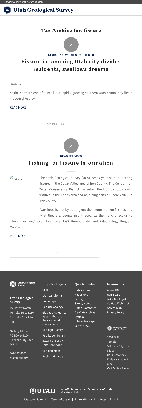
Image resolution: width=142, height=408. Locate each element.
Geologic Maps (51, 351)
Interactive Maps (85, 321)
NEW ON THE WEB (82, 55)
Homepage (49, 301)
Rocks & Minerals (52, 356)
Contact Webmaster (119, 304)
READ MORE (18, 107)
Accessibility (114, 308)
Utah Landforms (52, 296)
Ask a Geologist (116, 299)
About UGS (114, 290)
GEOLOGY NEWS (58, 55)
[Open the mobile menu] (136, 9)
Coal (45, 290)
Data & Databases (85, 308)
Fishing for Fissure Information (71, 163)
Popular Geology (52, 307)
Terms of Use (60, 399)
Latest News (82, 326)
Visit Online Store (118, 368)
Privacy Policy (115, 312)
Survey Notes (83, 304)
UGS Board (114, 295)
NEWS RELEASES (71, 156)
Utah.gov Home (35, 399)
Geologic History (52, 330)
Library (79, 299)
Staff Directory (19, 358)
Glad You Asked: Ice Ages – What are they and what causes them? (54, 318)
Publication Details (54, 336)
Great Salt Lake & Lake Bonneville (52, 343)
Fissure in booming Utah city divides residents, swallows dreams (71, 65)
